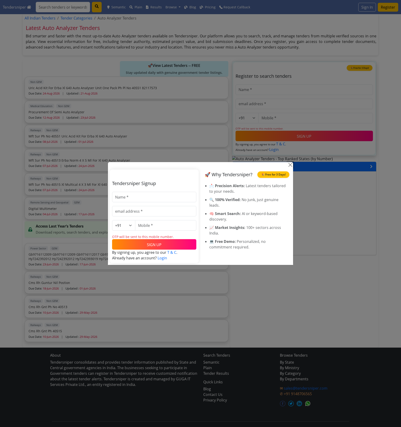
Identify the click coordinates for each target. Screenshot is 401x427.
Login (162, 258)
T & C (171, 252)
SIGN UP (154, 244)
